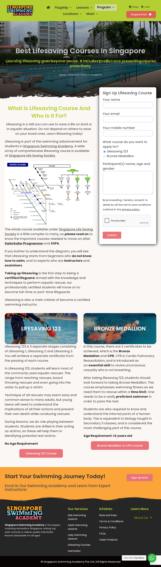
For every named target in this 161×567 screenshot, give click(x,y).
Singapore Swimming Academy (48, 146)
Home (62, 74)
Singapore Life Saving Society (32, 155)
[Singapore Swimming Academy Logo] (20, 6)
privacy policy (131, 209)
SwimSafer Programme (24, 243)
